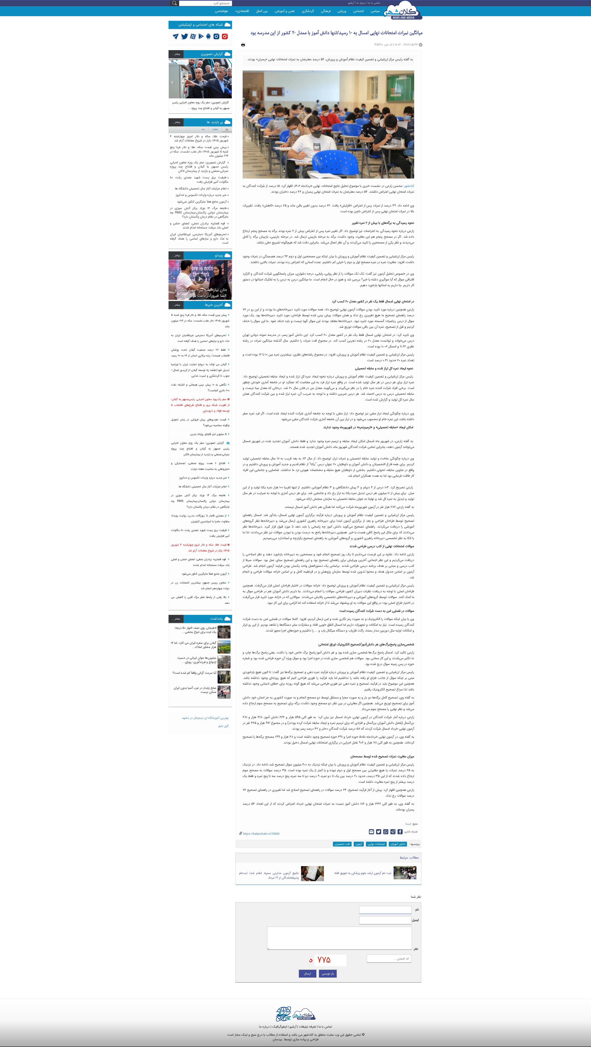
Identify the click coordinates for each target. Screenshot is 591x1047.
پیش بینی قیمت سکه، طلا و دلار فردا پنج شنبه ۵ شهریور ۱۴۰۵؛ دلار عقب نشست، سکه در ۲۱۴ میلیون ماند (199, 151)
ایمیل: (415, 920)
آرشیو (292, 1026)
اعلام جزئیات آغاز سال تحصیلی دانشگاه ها (200, 188)
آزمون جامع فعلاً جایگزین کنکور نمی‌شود (201, 201)
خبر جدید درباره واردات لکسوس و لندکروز (201, 195)
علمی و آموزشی (285, 11)
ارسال (307, 973)
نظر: (415, 949)
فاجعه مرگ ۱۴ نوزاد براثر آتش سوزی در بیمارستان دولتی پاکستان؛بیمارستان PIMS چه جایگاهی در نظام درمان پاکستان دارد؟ (199, 212)
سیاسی (375, 11)
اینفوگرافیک (279, 1026)
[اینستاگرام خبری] (216, 36)
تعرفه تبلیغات (307, 1026)
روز (227, 129)
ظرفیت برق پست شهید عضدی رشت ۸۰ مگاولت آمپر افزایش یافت (199, 179)
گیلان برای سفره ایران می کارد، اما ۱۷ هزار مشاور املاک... (193, 645)
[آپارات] (193, 36)
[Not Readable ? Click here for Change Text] (310, 960)
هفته (215, 129)
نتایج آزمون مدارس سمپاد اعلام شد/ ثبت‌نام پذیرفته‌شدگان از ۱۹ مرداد (269, 875)
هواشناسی (221, 11)
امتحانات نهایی (376, 844)
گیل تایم (223, 726)
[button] (172, 84)
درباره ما (264, 1026)
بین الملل (262, 11)
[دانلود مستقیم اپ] (208, 36)
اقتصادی (243, 11)
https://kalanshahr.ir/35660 (260, 834)
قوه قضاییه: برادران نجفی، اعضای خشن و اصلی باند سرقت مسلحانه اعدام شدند (199, 225)
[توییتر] (175, 36)
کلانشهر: (408, 185)
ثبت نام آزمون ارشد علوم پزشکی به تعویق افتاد (362, 873)
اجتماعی (358, 11)
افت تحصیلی (342, 844)
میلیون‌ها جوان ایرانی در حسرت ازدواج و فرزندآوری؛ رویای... (196, 660)
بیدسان (277, 1039)
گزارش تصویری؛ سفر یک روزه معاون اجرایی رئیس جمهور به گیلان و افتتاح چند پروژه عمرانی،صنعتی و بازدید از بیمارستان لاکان (199, 166)
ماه (203, 129)
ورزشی (342, 11)
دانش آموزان (398, 844)
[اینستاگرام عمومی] (224, 36)
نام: (417, 910)
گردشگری (308, 11)
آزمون (359, 844)
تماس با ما (325, 1026)
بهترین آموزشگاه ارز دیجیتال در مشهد (205, 718)
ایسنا (408, 824)
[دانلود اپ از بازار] (201, 36)
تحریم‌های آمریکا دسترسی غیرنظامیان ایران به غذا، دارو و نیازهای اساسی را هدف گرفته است (199, 238)
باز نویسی (328, 973)
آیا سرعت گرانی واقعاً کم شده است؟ (194, 673)
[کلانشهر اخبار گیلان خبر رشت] (304, 1013)
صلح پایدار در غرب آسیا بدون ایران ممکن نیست (195, 690)
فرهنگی (326, 11)
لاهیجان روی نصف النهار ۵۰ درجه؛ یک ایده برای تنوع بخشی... (195, 630)
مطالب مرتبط (409, 857)
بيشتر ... (176, 54)
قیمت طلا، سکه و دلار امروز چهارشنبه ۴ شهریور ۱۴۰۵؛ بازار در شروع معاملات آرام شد (199, 138)
